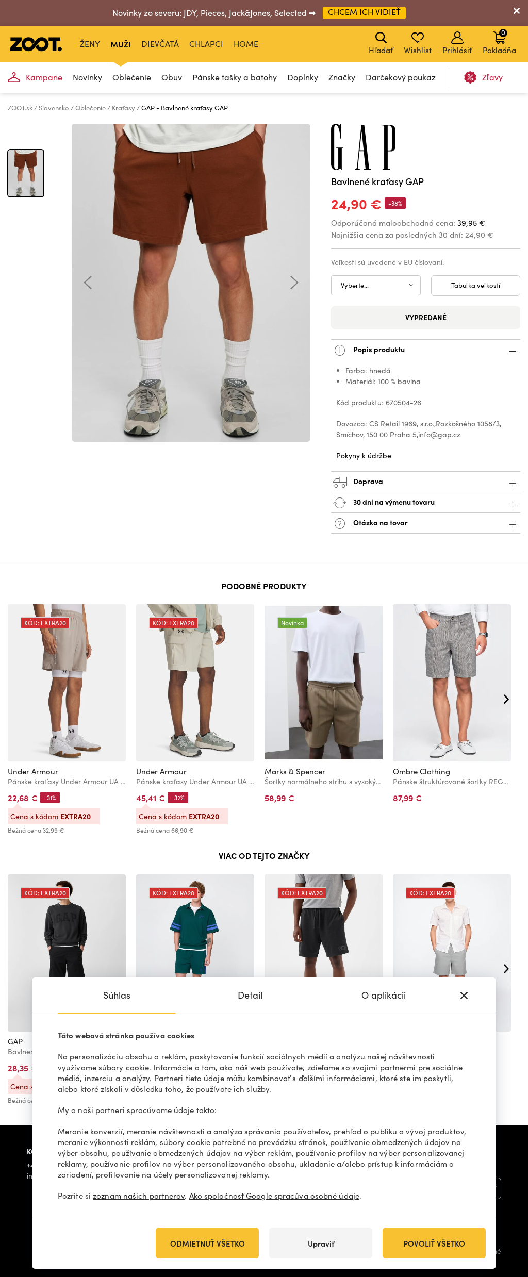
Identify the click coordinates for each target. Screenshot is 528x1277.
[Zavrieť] (516, 13)
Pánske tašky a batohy (234, 77)
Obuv (171, 77)
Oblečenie (131, 77)
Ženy (90, 43)
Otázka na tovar (380, 522)
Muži (120, 43)
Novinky (87, 77)
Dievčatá (160, 43)
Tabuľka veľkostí (475, 285)
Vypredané (426, 317)
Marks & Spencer (295, 771)
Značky (341, 77)
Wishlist (418, 50)
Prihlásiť (457, 50)
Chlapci (206, 43)
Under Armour (33, 771)
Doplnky (302, 77)
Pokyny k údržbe (363, 455)
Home (246, 43)
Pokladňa (499, 41)
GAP (15, 1041)
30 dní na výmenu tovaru (393, 501)
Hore (502, 1214)
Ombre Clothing (421, 771)
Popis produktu (378, 348)
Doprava (367, 480)
